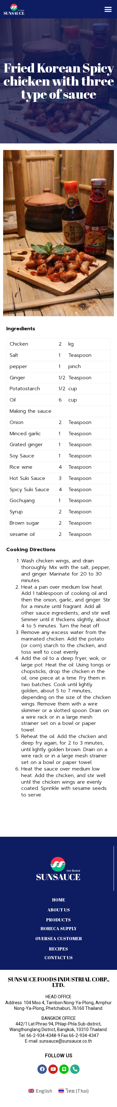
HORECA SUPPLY (59, 928)
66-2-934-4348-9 (43, 1035)
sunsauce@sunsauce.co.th (65, 1041)
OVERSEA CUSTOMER (58, 938)
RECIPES (58, 949)
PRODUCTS (58, 920)
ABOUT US (58, 910)
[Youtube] (53, 1069)
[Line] (64, 1069)
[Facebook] (42, 1069)
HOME (58, 900)
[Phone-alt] (75, 1069)
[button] (108, 9)
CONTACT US (58, 957)
